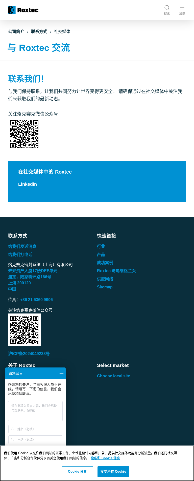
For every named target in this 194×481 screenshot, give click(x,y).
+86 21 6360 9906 (36, 300)
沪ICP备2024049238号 (29, 354)
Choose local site (113, 376)
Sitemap (105, 287)
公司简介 (16, 31)
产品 (101, 254)
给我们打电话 (20, 254)
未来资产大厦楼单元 (32, 271)
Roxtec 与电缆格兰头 (116, 271)
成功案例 (105, 263)
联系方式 (39, 31)
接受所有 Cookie (113, 471)
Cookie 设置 (77, 471)
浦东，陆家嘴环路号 (29, 277)
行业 (101, 246)
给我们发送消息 (22, 246)
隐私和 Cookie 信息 (105, 458)
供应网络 (105, 279)
